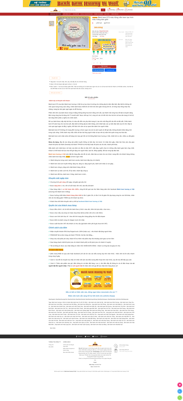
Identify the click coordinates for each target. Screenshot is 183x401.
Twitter (88, 336)
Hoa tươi (106, 14)
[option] (73, 33)
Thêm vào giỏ (104, 67)
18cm (97, 58)
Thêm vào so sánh (96, 73)
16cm (94, 58)
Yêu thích (121, 9)
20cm (101, 58)
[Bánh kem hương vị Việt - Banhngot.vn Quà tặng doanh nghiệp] (55, 9)
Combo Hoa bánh (98, 14)
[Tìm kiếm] (103, 10)
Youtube (96, 336)
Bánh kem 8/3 (115, 14)
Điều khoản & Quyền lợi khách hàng (68, 349)
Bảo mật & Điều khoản (68, 352)
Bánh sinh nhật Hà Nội (103, 355)
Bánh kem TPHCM (83, 355)
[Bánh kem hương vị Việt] (91, 3)
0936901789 (98, 364)
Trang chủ (51, 344)
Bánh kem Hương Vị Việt (88, 371)
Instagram (104, 336)
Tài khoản (130, 9)
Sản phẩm (51, 346)
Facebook (79, 336)
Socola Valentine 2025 (86, 14)
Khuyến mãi (76, 14)
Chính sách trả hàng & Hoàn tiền (68, 345)
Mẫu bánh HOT (67, 14)
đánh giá (99, 23)
